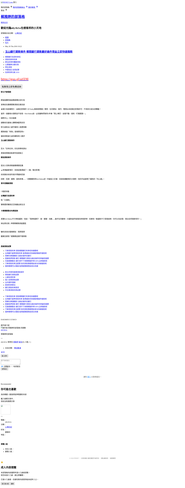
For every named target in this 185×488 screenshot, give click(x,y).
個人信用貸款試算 (12, 280)
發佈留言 (4, 369)
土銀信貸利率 (10, 277)
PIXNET (76, 458)
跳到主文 (4, 22)
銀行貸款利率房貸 (12, 287)
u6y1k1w (4, 330)
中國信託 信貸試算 (12, 70)
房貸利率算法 (10, 285)
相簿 (7, 37)
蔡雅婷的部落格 (13, 17)
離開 (12, 484)
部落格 (7, 40)
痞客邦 (15, 342)
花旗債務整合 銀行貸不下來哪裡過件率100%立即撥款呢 (26, 261)
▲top (3, 352)
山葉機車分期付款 (12, 65)
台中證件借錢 (10, 282)
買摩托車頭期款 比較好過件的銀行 (18, 256)
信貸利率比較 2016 (12, 72)
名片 (7, 43)
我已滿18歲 (5, 484)
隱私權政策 (104, 458)
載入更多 (4, 356)
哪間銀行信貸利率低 (13, 57)
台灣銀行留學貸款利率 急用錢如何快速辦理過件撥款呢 (26, 253)
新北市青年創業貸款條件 (14, 272)
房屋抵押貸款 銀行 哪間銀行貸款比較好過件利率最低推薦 (27, 258)
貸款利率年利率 (11, 59)
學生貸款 (8, 67)
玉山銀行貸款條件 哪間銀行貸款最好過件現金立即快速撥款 (39, 51)
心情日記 (18, 33)
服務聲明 (113, 458)
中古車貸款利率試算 (13, 290)
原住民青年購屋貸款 (13, 62)
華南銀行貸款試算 (12, 275)
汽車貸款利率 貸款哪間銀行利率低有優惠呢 (21, 251)
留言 (20, 342)
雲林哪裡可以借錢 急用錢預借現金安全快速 (21, 266)
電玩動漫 (17, 348)
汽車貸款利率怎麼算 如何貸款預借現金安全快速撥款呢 (26, 263)
